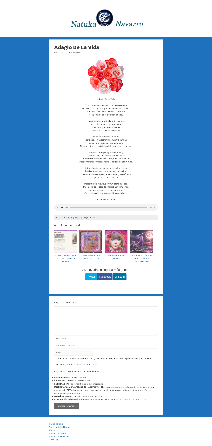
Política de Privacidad (86, 364)
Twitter (91, 276)
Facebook (105, 276)
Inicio (70, 217)
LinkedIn (120, 276)
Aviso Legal (54, 439)
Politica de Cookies (58, 433)
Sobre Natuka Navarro (60, 427)
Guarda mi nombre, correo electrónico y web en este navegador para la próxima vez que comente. (104, 358)
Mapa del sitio (56, 423)
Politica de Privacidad (59, 436)
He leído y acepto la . (77, 364)
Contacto (53, 430)
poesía (77, 217)
